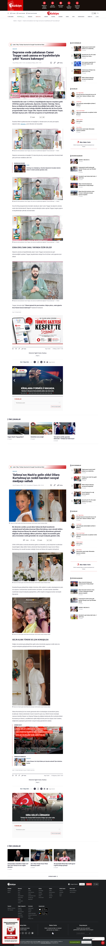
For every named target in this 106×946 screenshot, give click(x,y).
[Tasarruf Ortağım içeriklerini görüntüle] (20, 16)
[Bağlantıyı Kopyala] (55, 63)
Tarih (60, 895)
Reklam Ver (30, 918)
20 (51, 393)
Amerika (40, 894)
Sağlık (50, 890)
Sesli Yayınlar (72, 892)
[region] (53, 942)
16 (45, 393)
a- (40, 117)
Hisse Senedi (20, 895)
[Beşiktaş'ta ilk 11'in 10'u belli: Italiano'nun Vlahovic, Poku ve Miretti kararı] (78, 56)
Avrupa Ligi (30, 897)
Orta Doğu (41, 890)
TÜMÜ (53, 393)
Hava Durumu (52, 892)
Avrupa (40, 892)
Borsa (19, 890)
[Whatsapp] (51, 63)
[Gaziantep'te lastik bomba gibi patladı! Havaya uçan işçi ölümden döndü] (74, 171)
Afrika (40, 895)
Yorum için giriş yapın (55, 406)
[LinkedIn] (41, 362)
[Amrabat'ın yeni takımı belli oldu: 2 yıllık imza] (74, 180)
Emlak (19, 899)
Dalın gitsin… (79, 121)
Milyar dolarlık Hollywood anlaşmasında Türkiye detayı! (86, 184)
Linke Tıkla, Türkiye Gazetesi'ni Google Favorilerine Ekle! (28, 44)
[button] (60, 380)
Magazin (15, 48)
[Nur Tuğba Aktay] (73, 94)
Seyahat (50, 895)
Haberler (20, 913)
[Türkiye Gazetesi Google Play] (43, 913)
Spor (29, 888)
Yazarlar (9, 906)
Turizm (19, 902)
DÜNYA (67, 16)
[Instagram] (26, 933)
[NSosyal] (44, 362)
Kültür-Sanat (62, 888)
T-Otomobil (20, 901)
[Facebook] (16, 349)
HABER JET (90, 16)
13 (40, 393)
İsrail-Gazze (41, 897)
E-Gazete (14, 13)
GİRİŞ (95, 13)
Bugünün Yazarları (11, 908)
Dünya (40, 888)
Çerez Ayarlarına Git (86, 942)
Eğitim (9, 892)
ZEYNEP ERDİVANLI (19, 770)
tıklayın (83, 146)
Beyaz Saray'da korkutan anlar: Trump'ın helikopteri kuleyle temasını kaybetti (87, 193)
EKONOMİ (60, 16)
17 (46, 393)
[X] (35, 362)
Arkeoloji (61, 892)
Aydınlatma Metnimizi (46, 942)
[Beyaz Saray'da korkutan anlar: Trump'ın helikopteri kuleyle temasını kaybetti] (74, 195)
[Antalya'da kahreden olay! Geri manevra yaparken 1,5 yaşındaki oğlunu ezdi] (78, 63)
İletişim (29, 909)
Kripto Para (20, 897)
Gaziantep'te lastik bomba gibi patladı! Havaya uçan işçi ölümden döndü (87, 169)
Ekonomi (20, 888)
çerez (39, 941)
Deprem (23, 124)
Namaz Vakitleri (73, 890)
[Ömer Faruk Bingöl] (73, 112)
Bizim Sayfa (72, 888)
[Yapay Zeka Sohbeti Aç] (103, 943)
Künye (29, 911)
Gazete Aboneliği (22, 13)
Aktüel (50, 897)
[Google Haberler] (50, 362)
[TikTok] (29, 933)
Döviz (19, 894)
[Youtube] (23, 933)
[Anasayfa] (12, 884)
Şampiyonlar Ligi (31, 895)
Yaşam (50, 888)
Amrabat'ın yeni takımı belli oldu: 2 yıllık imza (87, 177)
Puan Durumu (31, 892)
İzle (97, 16)
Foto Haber (20, 915)
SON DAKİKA (10, 16)
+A (43, 117)
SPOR (73, 16)
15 (43, 393)
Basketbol (30, 899)
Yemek (50, 894)
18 (48, 393)
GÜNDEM (46, 16)
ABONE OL (89, 884)
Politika (9, 890)
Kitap (60, 894)
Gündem (9, 888)
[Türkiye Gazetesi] (53, 14)
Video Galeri (20, 916)
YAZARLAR (30, 16)
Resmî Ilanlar (21, 911)
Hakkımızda (30, 908)
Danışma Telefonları (32, 915)
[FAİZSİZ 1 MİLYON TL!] (74, 163)
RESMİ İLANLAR (81, 16)
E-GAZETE (82, 884)
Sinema (61, 890)
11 (37, 393)
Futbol (29, 890)
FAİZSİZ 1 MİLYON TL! (84, 159)
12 (38, 393)
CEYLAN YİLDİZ (18, 312)
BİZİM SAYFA (38, 16)
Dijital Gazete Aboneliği (32, 13)
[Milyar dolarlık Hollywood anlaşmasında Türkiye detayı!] (74, 187)
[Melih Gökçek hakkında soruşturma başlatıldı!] (78, 79)
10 (35, 393)
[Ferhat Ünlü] (73, 103)
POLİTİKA (53, 16)
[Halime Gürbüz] (73, 121)
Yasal (29, 916)
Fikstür (29, 894)
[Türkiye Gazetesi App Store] (43, 909)
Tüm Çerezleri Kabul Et (75, 942)
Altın (19, 892)
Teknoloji (20, 909)
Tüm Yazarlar (10, 909)
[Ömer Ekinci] (73, 128)
